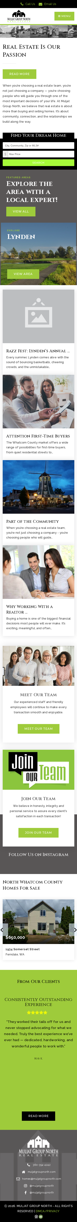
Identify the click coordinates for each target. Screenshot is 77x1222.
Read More (19, 74)
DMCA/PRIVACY (47, 1211)
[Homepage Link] (18, 16)
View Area (23, 274)
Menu (66, 16)
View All (21, 211)
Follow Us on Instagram (38, 855)
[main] (38, 577)
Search (38, 162)
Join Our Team (38, 832)
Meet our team (38, 728)
